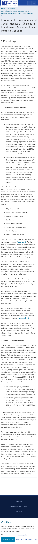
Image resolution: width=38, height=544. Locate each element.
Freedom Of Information (18, 506)
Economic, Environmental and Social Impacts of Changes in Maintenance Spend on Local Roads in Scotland (17, 13)
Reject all (19, 539)
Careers (19, 511)
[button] (29, 3)
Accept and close (8, 539)
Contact (19, 501)
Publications (11, 8)
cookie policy (22, 535)
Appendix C (24, 318)
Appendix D (21, 242)
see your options (30, 539)
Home (3, 8)
